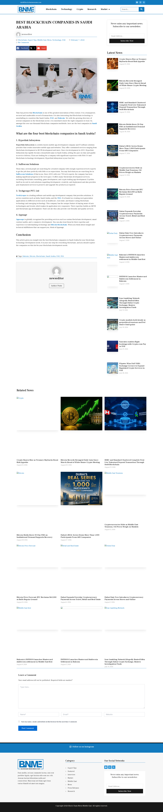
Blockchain (51, 9)
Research (91, 9)
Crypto (80, 9)
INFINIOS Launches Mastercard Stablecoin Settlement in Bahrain (133, 278)
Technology (66, 9)
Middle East (41, 40)
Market (104, 9)
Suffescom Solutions (24, 174)
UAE (64, 40)
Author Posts (56, 286)
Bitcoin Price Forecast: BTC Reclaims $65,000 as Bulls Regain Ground (131, 191)
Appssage (20, 219)
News (49, 40)
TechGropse (21, 195)
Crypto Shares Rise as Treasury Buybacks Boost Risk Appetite (132, 60)
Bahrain (61, 118)
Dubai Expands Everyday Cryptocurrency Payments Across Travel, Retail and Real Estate (132, 214)
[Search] (141, 9)
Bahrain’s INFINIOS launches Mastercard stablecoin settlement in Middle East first (132, 257)
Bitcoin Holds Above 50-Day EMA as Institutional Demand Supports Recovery (132, 126)
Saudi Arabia (51, 256)
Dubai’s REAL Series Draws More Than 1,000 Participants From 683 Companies (132, 148)
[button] (22, 48)
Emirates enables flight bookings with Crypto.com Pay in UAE (132, 344)
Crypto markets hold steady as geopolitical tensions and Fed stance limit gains (132, 322)
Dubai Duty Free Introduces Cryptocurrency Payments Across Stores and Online (131, 235)
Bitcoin (54, 225)
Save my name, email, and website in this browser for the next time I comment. (49, 722)
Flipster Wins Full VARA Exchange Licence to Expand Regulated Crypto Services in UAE (132, 367)
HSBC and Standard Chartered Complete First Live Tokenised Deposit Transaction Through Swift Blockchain (132, 106)
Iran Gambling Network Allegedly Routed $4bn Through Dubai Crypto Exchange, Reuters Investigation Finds (129, 303)
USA (59, 198)
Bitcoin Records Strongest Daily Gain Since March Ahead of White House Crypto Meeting (132, 83)
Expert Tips (32, 40)
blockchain (62, 225)
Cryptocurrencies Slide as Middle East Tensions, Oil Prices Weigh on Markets (130, 170)
